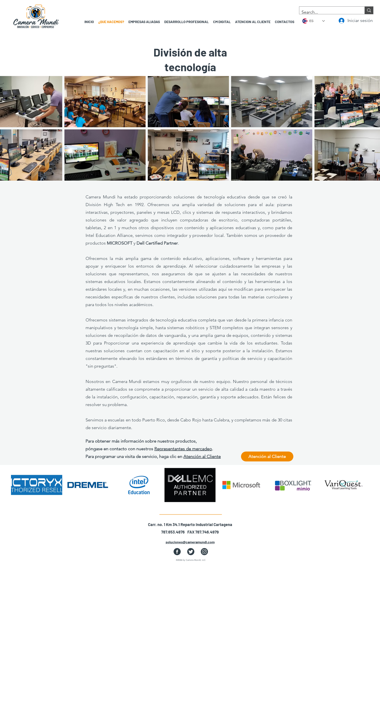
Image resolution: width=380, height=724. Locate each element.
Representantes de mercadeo (183, 448)
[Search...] (369, 10)
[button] (144, 21)
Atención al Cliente (202, 456)
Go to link (23, 496)
